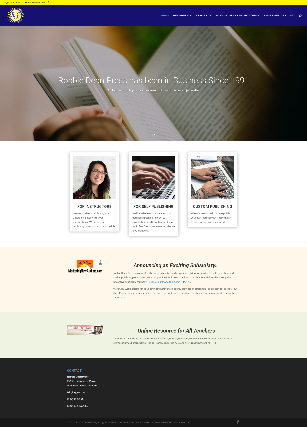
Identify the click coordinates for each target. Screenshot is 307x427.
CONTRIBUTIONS (275, 15)
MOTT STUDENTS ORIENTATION (236, 15)
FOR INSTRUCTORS (94, 206)
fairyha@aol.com (76, 392)
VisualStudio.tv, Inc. (179, 422)
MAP (94, 385)
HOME (165, 15)
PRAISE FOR (204, 15)
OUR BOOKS (181, 15)
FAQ (292, 15)
